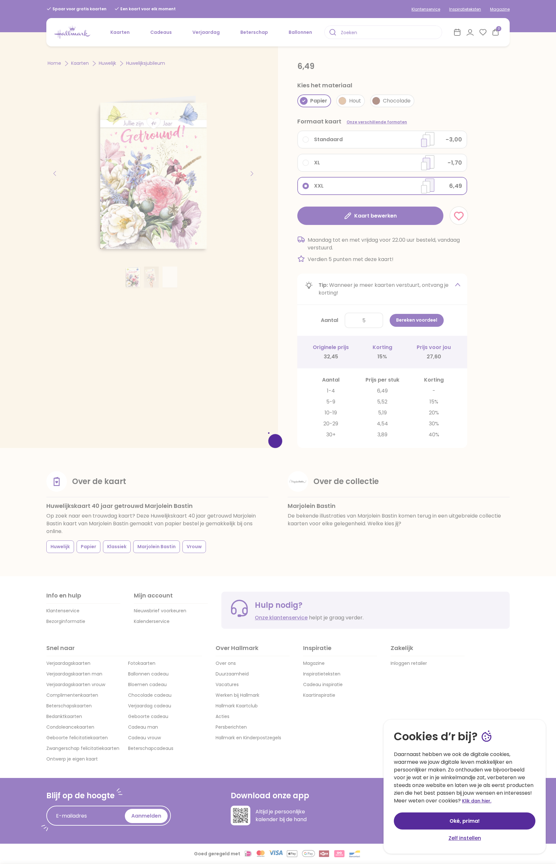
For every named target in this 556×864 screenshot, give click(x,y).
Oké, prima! (464, 821)
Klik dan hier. (476, 801)
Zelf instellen (465, 838)
